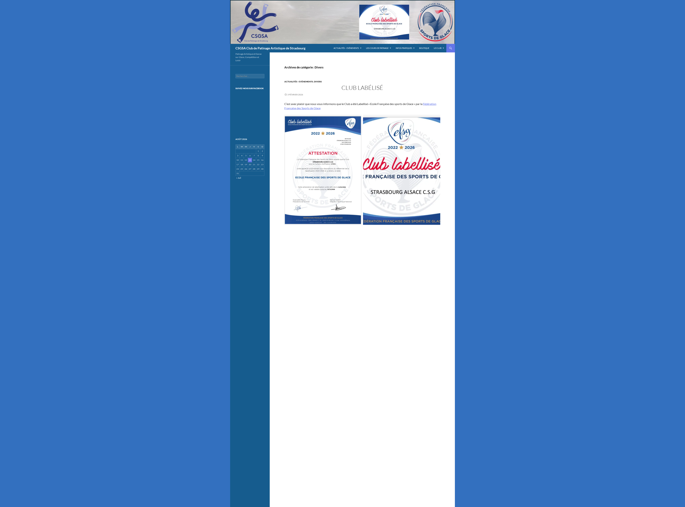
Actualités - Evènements (298, 81)
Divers (318, 81)
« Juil (238, 177)
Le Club (438, 48)
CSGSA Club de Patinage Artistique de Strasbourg (270, 48)
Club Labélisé (362, 87)
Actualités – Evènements (346, 48)
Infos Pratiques (404, 48)
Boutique (424, 48)
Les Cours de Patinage (377, 48)
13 (250, 160)
